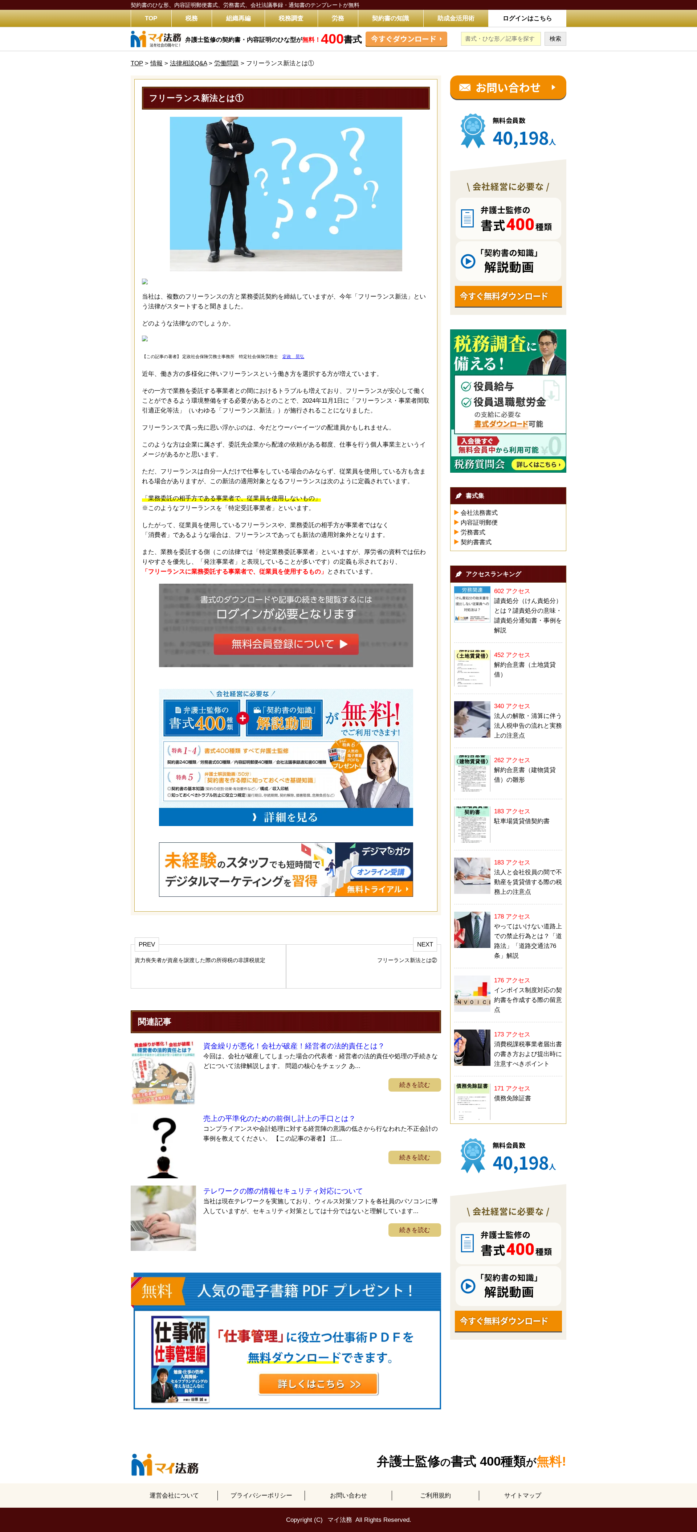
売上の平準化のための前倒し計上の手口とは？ (279, 1118)
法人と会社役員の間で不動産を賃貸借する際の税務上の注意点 (528, 882)
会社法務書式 (479, 512)
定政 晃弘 (293, 356)
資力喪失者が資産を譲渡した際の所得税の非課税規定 (200, 960)
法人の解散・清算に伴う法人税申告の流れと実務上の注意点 (528, 725)
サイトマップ (522, 1495)
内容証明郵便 (479, 522)
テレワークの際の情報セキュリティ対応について (283, 1191)
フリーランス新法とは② (407, 960)
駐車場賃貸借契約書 (522, 821)
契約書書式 (476, 542)
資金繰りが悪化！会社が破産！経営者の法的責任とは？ (294, 1046)
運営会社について (174, 1495)
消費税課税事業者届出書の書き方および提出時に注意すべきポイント (528, 1054)
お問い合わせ (348, 1495)
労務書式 (473, 532)
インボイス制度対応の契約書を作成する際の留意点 (528, 1000)
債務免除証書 (512, 1098)
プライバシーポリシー (261, 1495)
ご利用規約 (435, 1495)
